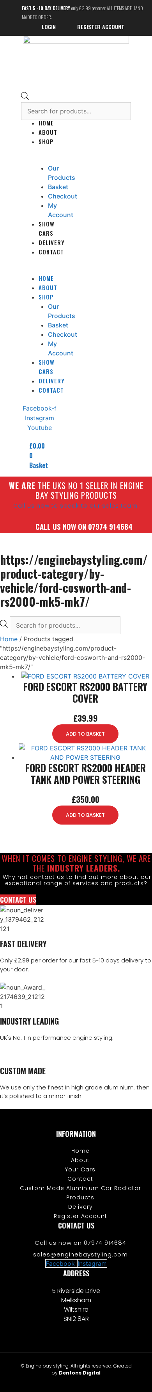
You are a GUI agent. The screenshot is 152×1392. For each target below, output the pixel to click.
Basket (58, 187)
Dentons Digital (80, 1372)
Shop (46, 141)
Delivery (52, 242)
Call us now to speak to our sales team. (76, 506)
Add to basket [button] (85, 734)
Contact (51, 251)
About (48, 132)
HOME (46, 122)
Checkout (62, 196)
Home (9, 639)
